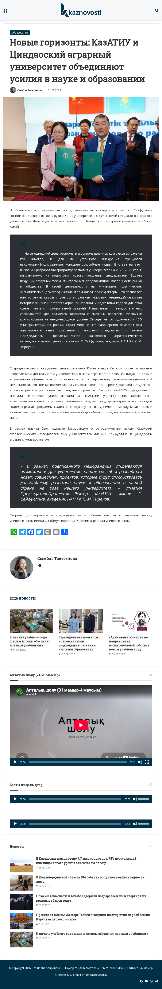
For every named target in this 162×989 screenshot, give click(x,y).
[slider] (144, 798)
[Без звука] (140, 762)
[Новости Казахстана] (81, 10)
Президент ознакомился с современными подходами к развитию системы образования (79, 643)
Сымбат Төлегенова (29, 90)
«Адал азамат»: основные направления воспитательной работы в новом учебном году (129, 643)
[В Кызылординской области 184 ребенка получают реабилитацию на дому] (21, 883)
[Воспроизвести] (15, 762)
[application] (81, 725)
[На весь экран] (147, 762)
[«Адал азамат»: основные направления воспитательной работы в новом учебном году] (130, 621)
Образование (19, 32)
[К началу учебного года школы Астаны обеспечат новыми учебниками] (31, 621)
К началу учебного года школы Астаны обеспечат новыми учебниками (30, 641)
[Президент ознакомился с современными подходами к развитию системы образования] (81, 621)
